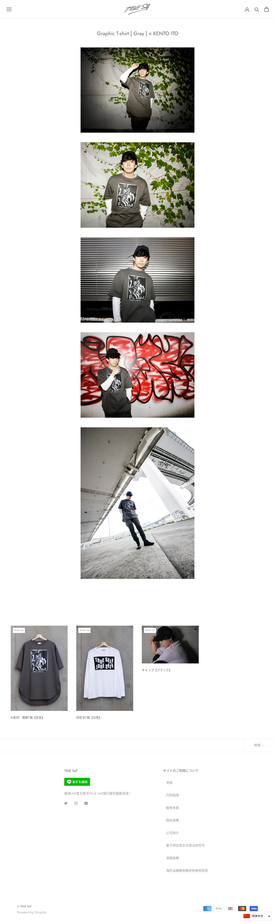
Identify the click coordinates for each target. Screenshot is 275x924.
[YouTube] (86, 803)
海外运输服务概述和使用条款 (187, 870)
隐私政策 (172, 820)
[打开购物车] (266, 9)
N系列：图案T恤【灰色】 (28, 717)
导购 (169, 782)
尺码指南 (172, 795)
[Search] (257, 9)
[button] (256, 916)
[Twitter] (65, 803)
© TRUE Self (24, 906)
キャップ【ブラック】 (157, 670)
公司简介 (172, 833)
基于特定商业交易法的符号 (185, 845)
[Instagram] (76, 803)
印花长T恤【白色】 (89, 717)
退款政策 (172, 858)
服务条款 (172, 808)
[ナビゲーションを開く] (9, 9)
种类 (258, 745)
